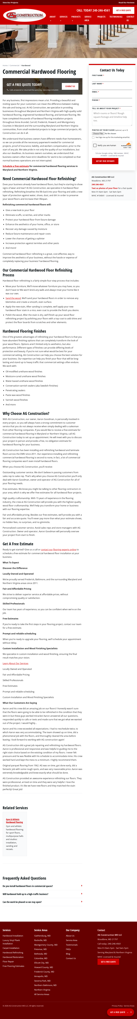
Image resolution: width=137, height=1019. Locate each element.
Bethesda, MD (40, 954)
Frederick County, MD (44, 971)
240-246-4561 (101, 10)
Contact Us (130, 18)
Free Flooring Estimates (13, 966)
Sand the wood (13, 298)
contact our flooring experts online (58, 549)
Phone (96, 100)
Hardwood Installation (13, 935)
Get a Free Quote (123, 10)
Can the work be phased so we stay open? (22, 902)
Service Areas (129, 1006)
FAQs (68, 949)
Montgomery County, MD (46, 944)
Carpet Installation (11, 948)
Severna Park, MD (42, 981)
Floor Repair (8, 961)
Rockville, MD (40, 940)
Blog (68, 954)
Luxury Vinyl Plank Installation (11, 942)
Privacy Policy (117, 1006)
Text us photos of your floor (105, 188)
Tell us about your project (106, 108)
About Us (70, 935)
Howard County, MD (43, 967)
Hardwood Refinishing (13, 952)
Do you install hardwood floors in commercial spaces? (28, 886)
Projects (101, 16)
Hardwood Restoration (13, 957)
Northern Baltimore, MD (45, 985)
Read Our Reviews (126, 2)
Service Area (88, 18)
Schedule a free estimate (16, 166)
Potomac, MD (40, 949)
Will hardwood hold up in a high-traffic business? (25, 894)
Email (95, 92)
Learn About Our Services (15, 663)
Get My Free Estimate (105, 161)
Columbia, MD (40, 958)
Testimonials (116, 16)
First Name (98, 75)
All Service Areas (41, 994)
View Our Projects (10, 2)
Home (5, 65)
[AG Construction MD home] (24, 15)
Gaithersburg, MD (42, 935)
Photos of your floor (110, 130)
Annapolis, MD (41, 976)
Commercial (14, 65)
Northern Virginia (42, 989)
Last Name (98, 84)
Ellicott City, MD (41, 962)
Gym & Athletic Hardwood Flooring (14, 821)
